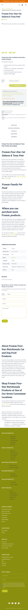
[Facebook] (9, 603)
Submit (5, 321)
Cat (8, 117)
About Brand (14, 133)
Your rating (3, 294)
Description (14, 125)
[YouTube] (18, 603)
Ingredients (14, 136)
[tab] (14, 125)
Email (4, 303)
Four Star (16, 117)
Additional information (14, 128)
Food (11, 117)
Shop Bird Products (8, 471)
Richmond (5, 92)
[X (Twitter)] (12, 603)
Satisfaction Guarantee (7, 544)
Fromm (5, 19)
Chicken (6, 178)
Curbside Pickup (6, 559)
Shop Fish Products (8, 479)
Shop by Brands (6, 487)
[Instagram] (15, 603)
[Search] (19, 4)
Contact (4, 565)
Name (4, 299)
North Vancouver (6, 513)
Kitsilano (17, 92)
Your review (6, 308)
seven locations (11, 234)
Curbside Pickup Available (9, 98)
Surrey (9, 94)
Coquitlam (18, 94)
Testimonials (5, 548)
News (3, 532)
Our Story (4, 541)
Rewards (4, 563)
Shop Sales (4, 530)
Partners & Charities (7, 546)
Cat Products (17, 114)
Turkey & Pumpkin (21, 176)
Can (6, 117)
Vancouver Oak (11, 92)
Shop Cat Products (7, 447)
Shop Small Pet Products (9, 462)
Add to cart (17, 85)
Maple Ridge (5, 519)
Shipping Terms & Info (7, 557)
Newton (13, 94)
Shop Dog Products (7, 433)
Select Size (3, 80)
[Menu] (25, 4)
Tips (3, 561)
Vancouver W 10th (6, 509)
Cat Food (10, 114)
